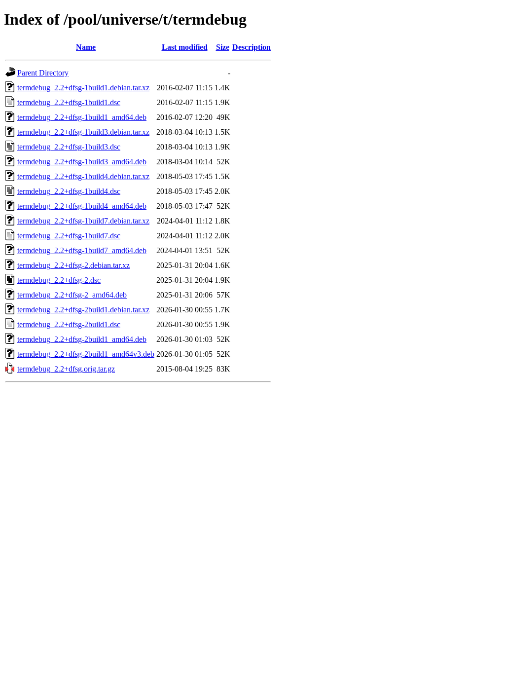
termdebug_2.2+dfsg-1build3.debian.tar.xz (83, 132)
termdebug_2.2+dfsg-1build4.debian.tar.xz (83, 176)
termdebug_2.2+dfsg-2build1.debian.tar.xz (83, 309)
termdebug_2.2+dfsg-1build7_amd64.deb (81, 250)
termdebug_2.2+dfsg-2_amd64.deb (72, 295)
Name (86, 47)
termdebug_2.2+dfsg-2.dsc (59, 280)
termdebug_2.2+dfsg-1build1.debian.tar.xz (83, 87)
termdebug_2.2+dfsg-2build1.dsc (68, 324)
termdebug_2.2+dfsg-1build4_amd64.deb (81, 206)
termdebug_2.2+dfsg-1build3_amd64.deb (81, 161)
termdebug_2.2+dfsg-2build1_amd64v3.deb (85, 354)
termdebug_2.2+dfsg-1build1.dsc (68, 102)
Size (222, 47)
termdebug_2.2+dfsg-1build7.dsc (68, 235)
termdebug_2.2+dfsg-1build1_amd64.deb (81, 117)
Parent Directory (43, 73)
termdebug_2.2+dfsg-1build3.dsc (68, 147)
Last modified (185, 47)
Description (251, 47)
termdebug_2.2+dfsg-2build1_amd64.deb (81, 339)
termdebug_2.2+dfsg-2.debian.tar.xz (73, 265)
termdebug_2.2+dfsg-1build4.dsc (68, 191)
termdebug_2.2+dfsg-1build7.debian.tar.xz (83, 221)
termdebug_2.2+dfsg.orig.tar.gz (66, 369)
